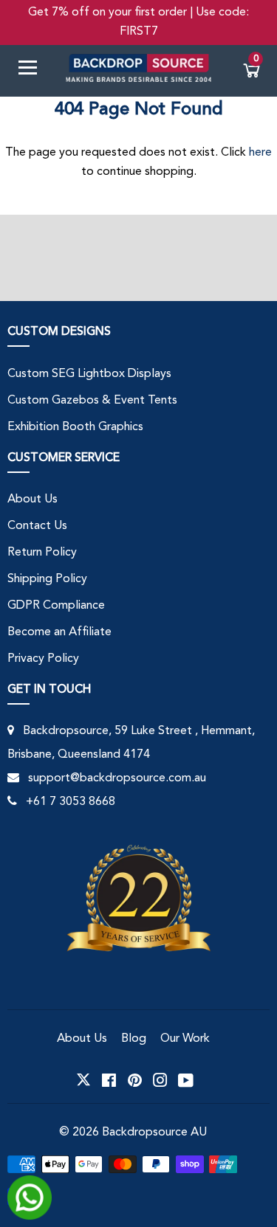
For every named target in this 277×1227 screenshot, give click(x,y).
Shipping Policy (47, 579)
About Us (32, 499)
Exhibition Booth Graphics (75, 427)
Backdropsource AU (154, 1132)
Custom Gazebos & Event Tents (92, 401)
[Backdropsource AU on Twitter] (83, 1080)
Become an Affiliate (59, 632)
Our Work (185, 1039)
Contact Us (37, 526)
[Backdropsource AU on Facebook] (109, 1080)
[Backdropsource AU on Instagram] (160, 1080)
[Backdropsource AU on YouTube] (186, 1080)
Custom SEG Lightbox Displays (89, 374)
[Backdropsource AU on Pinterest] (135, 1080)
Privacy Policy (43, 659)
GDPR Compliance (56, 606)
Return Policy (42, 553)
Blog (133, 1039)
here (260, 153)
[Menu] (33, 70)
